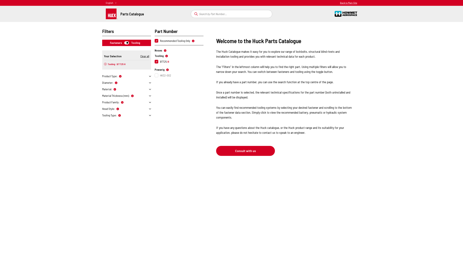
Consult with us (245, 151)
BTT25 (164, 61)
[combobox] (231, 14)
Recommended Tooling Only (175, 40)
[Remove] (105, 64)
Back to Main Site (348, 2)
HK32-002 (165, 75)
